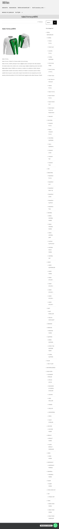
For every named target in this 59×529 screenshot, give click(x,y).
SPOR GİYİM (49, 371)
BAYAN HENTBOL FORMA (50, 218)
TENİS (49, 500)
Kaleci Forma (51, 91)
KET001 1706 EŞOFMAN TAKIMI (51, 348)
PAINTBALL (50, 471)
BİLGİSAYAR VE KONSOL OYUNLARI (51, 388)
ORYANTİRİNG (51, 412)
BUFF (49, 308)
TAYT (49, 493)
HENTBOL (50, 212)
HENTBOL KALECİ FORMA (50, 250)
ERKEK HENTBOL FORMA (50, 227)
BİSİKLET (50, 435)
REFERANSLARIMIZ (51, 367)
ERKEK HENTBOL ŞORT (50, 235)
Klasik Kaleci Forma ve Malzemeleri (51, 110)
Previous (40, 22)
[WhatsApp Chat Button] (55, 525)
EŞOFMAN (50, 336)
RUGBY (49, 480)
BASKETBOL (50, 172)
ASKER (49, 262)
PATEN (49, 416)
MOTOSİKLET (50, 462)
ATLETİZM (50, 426)
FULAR (48, 360)
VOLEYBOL (50, 120)
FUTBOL (49, 37)
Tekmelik (50, 116)
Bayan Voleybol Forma (50, 132)
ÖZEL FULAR (50, 363)
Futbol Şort (51, 47)
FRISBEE (50, 404)
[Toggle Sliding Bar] (22, 12)
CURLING (50, 394)
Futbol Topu (51, 75)
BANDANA (50, 323)
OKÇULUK (50, 408)
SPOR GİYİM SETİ (51, 490)
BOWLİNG (50, 327)
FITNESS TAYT (51, 496)
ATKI (49, 169)
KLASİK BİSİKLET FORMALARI (51, 447)
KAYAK (49, 453)
